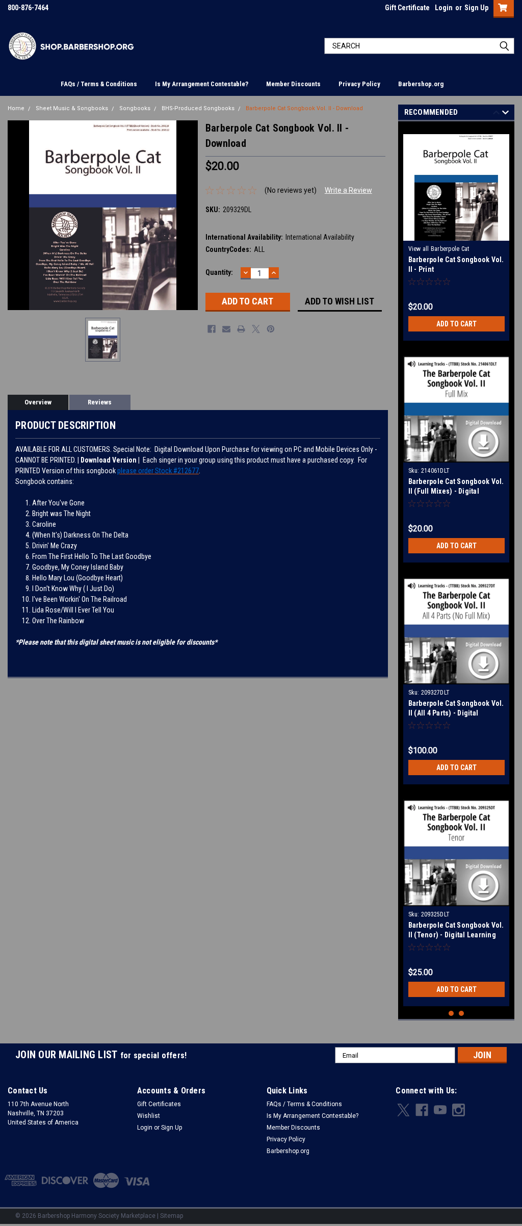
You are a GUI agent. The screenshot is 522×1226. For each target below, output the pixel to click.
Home (16, 108)
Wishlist (148, 1115)
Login (444, 8)
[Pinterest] (271, 329)
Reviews (100, 402)
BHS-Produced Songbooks (198, 108)
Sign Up (476, 8)
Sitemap (171, 1215)
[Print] (241, 329)
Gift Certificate (407, 8)
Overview (37, 402)
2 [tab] (461, 1013)
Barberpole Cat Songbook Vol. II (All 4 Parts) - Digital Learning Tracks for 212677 (456, 713)
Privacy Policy (359, 84)
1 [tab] (451, 1013)
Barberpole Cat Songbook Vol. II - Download (304, 108)
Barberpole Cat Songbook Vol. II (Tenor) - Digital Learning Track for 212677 (456, 935)
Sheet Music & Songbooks (72, 108)
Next (505, 114)
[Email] (226, 329)
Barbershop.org (420, 84)
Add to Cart (456, 324)
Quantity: (219, 272)
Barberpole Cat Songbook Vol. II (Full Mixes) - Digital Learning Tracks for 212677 (456, 491)
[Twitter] (256, 329)
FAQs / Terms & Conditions (99, 84)
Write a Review (348, 190)
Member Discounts (293, 84)
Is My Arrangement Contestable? (201, 84)
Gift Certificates (159, 1104)
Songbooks (134, 108)
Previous (496, 114)
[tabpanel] (456, 233)
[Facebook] (211, 329)
